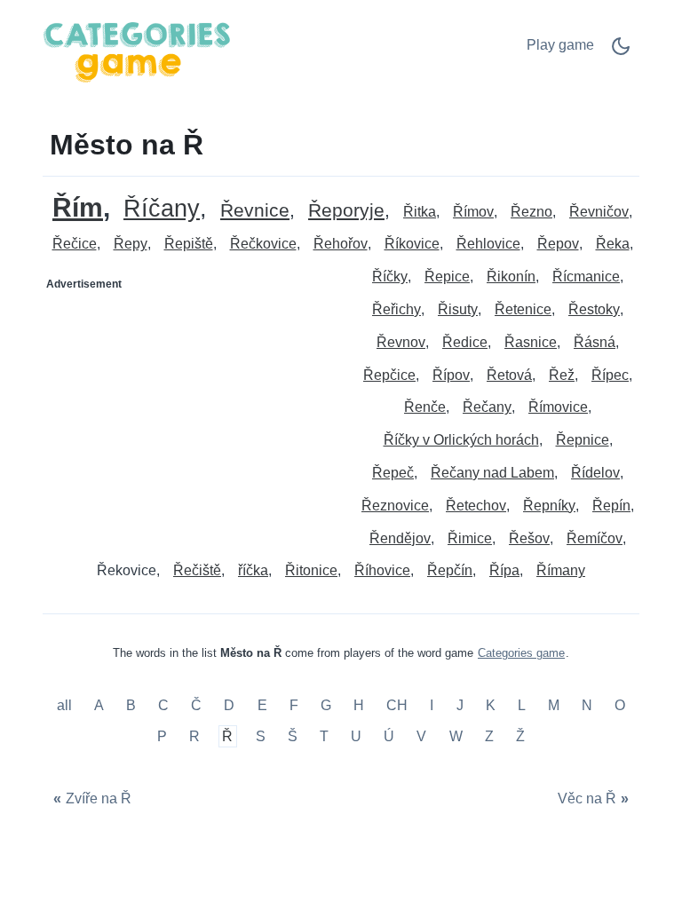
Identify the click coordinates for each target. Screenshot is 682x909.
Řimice (470, 538)
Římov (473, 211)
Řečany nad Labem (492, 472)
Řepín (611, 505)
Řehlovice (488, 243)
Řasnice (530, 342)
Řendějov (400, 538)
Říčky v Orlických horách (461, 439)
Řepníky (549, 505)
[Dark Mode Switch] (620, 51)
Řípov (451, 375)
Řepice (447, 276)
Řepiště (188, 243)
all (66, 705)
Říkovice (412, 243)
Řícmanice (586, 276)
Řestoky (594, 309)
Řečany (487, 407)
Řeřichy (396, 309)
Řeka (613, 243)
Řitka (419, 211)
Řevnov (401, 342)
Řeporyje (346, 211)
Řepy (130, 243)
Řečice (74, 243)
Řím (77, 207)
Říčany (161, 209)
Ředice (465, 342)
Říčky (390, 276)
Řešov (529, 538)
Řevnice (254, 211)
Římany (560, 570)
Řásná (594, 342)
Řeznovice (395, 505)
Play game (560, 44)
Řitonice (311, 570)
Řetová (509, 375)
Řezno (531, 211)
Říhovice (382, 570)
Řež (562, 375)
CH (397, 705)
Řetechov (476, 505)
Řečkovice (263, 243)
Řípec (610, 375)
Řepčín (449, 570)
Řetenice (523, 309)
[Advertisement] (192, 409)
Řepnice (582, 439)
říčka (253, 570)
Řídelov (595, 472)
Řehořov (340, 243)
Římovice (558, 407)
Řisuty (458, 309)
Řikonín (511, 276)
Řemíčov (595, 538)
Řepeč (393, 472)
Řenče (425, 407)
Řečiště (197, 570)
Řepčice (389, 375)
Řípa (504, 570)
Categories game (521, 653)
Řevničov (599, 211)
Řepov (558, 243)
